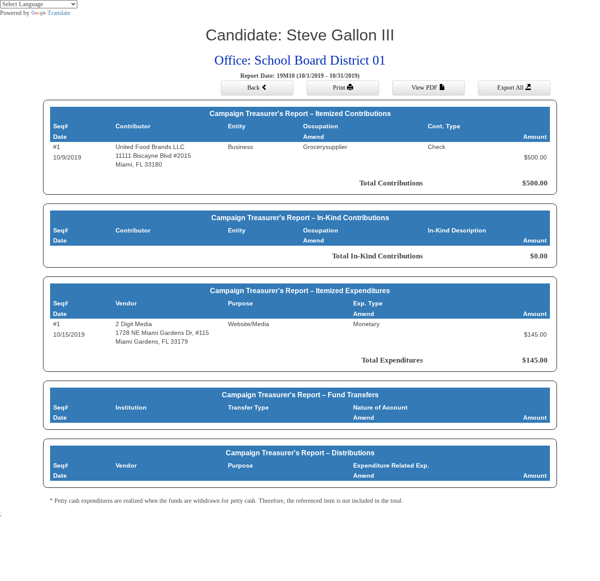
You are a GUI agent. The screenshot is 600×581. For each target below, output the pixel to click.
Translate (58, 13)
